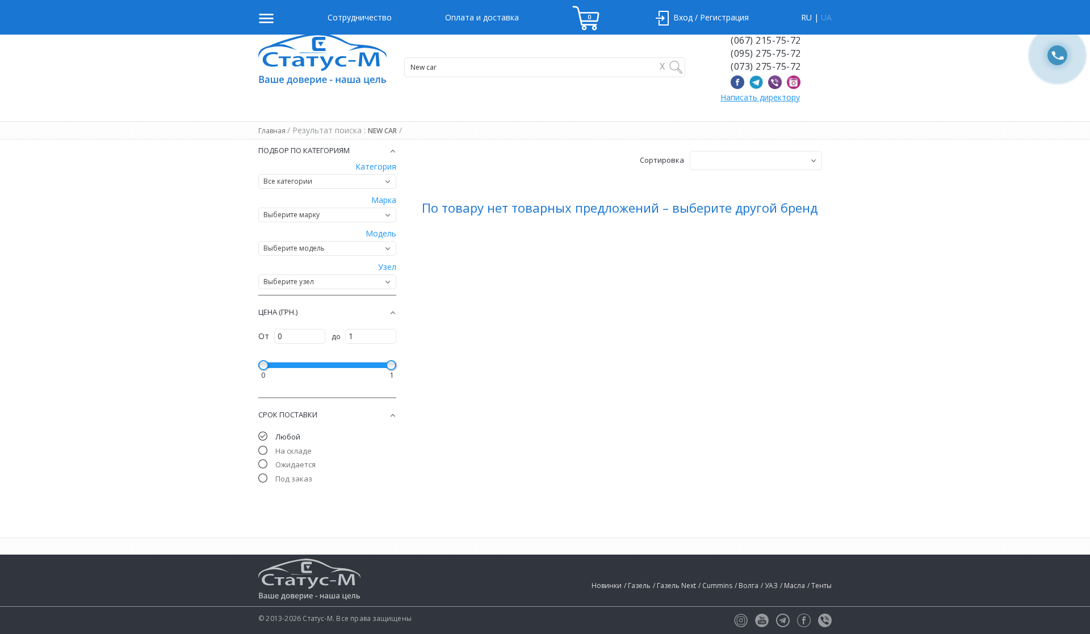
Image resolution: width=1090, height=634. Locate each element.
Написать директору (760, 97)
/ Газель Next (674, 585)
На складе (293, 451)
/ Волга (746, 585)
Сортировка (662, 160)
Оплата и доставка (482, 17)
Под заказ (293, 479)
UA (826, 17)
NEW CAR (382, 131)
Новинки (607, 585)
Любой (287, 437)
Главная (272, 131)
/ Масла (792, 585)
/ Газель (637, 585)
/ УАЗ (769, 585)
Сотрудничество (360, 17)
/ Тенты (819, 585)
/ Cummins (715, 585)
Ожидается (295, 464)
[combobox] (327, 181)
